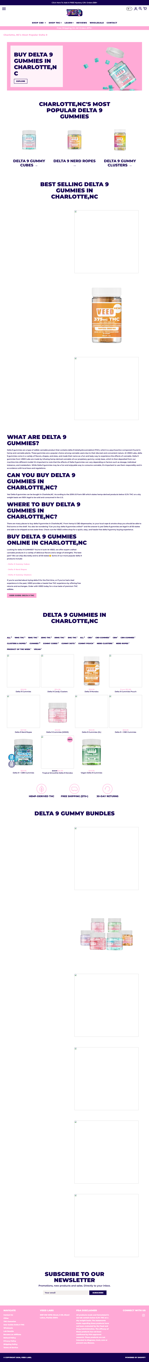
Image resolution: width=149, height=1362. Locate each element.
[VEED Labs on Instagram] (144, 1316)
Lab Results (8, 1331)
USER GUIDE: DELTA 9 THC (21, 595)
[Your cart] (145, 8)
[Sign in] (135, 8)
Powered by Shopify (135, 1357)
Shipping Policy (10, 1344)
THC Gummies (9, 1321)
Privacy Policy (9, 1341)
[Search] (140, 8)
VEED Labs (26, 1357)
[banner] (74, 2)
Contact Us (8, 1315)
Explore (20, 81)
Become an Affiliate (12, 1334)
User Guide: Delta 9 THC (13, 1325)
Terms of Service (10, 1348)
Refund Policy (9, 1338)
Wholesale (8, 1328)
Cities (5, 1318)
